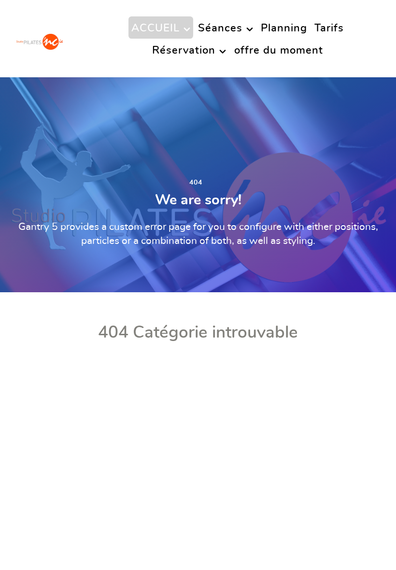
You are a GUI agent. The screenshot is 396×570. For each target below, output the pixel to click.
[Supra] (39, 38)
